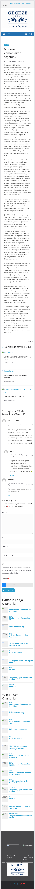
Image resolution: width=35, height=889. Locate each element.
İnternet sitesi (7, 555)
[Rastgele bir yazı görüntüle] (30, 34)
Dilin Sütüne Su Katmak (14, 396)
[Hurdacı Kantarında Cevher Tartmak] (8, 371)
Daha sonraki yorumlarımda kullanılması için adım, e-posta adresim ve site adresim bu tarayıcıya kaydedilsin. (16, 570)
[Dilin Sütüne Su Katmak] (17, 389)
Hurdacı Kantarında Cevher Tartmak (20, 4)
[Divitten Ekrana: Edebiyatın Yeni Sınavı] (7, 353)
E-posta (5, 546)
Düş (29, 341)
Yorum (5, 512)
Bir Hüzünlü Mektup (12, 856)
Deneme (7, 45)
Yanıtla (10, 447)
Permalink (30, 425)
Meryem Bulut (10, 61)
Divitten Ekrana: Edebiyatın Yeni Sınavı (17, 358)
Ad (3, 537)
